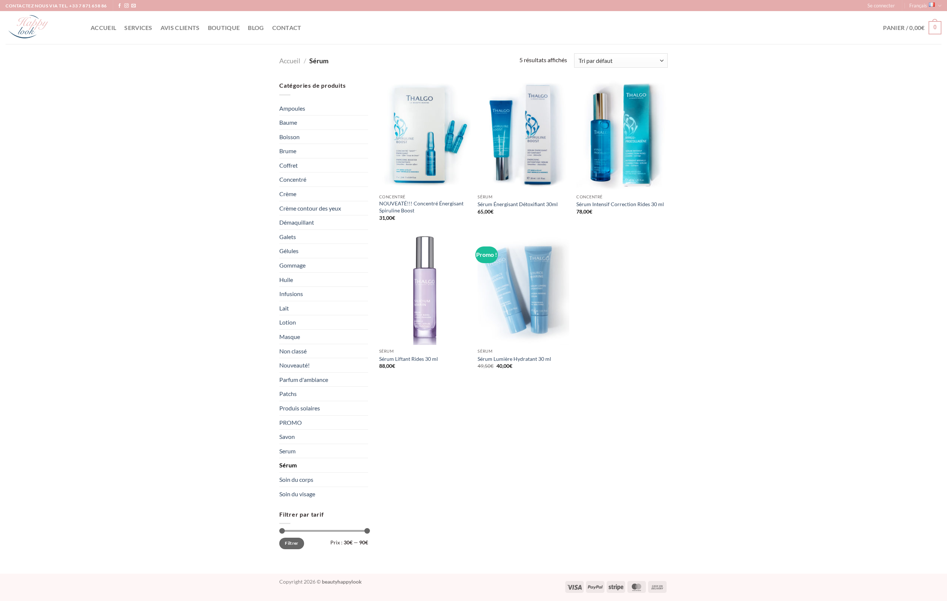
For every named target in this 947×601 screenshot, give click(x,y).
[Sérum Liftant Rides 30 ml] (425, 290)
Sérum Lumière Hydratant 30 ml (514, 359)
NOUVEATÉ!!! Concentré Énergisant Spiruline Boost (421, 207)
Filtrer (292, 543)
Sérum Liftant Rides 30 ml (408, 359)
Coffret (288, 165)
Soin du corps (296, 479)
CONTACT (286, 27)
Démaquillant (296, 222)
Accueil (103, 27)
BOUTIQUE (224, 27)
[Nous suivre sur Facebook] (119, 6)
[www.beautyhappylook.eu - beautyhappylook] (43, 27)
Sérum (288, 465)
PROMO (290, 422)
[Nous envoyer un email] (133, 6)
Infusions (291, 293)
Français (918, 6)
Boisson (289, 136)
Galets (287, 236)
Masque (289, 336)
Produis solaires (299, 408)
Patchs (288, 393)
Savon (287, 436)
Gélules (289, 250)
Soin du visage (297, 493)
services (138, 27)
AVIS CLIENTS (180, 27)
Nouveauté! (294, 365)
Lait (284, 308)
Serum (287, 450)
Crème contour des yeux (310, 208)
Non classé (293, 351)
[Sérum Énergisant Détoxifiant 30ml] (523, 135)
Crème (287, 193)
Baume (288, 122)
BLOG (256, 27)
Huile (286, 279)
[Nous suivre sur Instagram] (126, 6)
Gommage (292, 265)
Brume (287, 150)
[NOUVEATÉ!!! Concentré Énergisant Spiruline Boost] (425, 135)
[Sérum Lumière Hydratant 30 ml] (523, 290)
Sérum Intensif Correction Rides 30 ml (620, 204)
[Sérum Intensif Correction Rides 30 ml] (622, 135)
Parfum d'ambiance (303, 379)
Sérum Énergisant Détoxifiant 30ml (518, 204)
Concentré (292, 179)
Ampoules (292, 108)
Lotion (287, 322)
